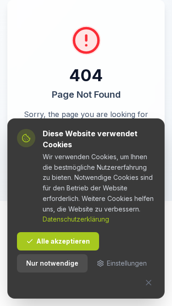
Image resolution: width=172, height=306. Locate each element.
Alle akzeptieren (63, 241)
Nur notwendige (52, 263)
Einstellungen (127, 263)
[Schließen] (148, 282)
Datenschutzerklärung (76, 219)
